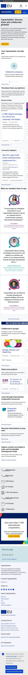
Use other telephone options (8, 626)
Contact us (4, 582)
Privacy (3, 603)
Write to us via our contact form (9, 628)
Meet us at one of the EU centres (10, 630)
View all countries (6, 442)
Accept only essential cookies (14, 671)
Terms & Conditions (6, 605)
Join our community (14, 536)
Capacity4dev (6, 12)
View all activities (6, 184)
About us (3, 596)
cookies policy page (11, 656)
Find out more (5, 84)
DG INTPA (18, 572)
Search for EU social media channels (10, 637)
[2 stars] (4, 555)
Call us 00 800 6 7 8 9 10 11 (8, 623)
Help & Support (5, 599)
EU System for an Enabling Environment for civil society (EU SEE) (16, 383)
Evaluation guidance (12, 409)
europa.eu (13, 615)
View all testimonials (13, 319)
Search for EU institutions (7, 646)
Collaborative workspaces (14, 72)
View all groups (5, 365)
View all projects (5, 393)
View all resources (6, 424)
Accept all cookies (11, 667)
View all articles (5, 145)
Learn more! (5, 44)
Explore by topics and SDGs (8, 460)
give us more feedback (10, 559)
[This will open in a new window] (6, 6)
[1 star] (3, 555)
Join (19, 12)
